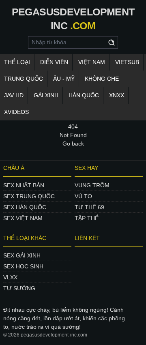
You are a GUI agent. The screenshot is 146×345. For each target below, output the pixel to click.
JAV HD (14, 95)
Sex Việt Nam (23, 218)
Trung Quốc (23, 78)
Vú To (83, 196)
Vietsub (127, 62)
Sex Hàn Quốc (24, 207)
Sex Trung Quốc (29, 196)
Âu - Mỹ (64, 78)
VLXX (10, 277)
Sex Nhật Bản (23, 185)
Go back (73, 143)
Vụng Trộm (92, 185)
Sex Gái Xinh (22, 255)
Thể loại (17, 62)
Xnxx (116, 95)
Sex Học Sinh (23, 266)
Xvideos (16, 112)
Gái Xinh (46, 95)
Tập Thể (87, 218)
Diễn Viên (54, 62)
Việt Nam (91, 62)
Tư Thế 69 (89, 207)
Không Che (102, 78)
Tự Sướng (19, 288)
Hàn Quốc (84, 95)
